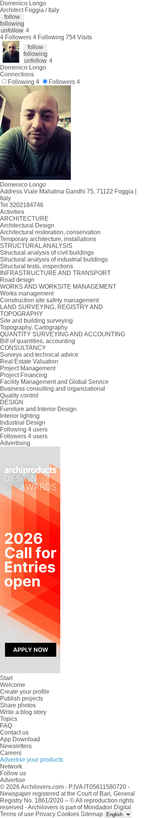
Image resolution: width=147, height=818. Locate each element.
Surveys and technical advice (39, 354)
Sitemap (92, 814)
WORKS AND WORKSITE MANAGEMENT (58, 286)
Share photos (18, 705)
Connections (17, 74)
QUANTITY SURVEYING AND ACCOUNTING (62, 334)
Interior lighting (20, 416)
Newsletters (16, 746)
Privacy (45, 814)
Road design (17, 280)
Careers (10, 753)
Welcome (12, 685)
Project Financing (23, 375)
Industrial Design (22, 422)
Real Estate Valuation (29, 361)
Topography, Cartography (33, 327)
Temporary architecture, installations (48, 239)
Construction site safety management (49, 300)
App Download (20, 739)
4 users (37, 429)
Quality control (19, 395)
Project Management (27, 368)
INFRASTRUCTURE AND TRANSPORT (55, 273)
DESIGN (11, 402)
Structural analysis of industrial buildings (54, 259)
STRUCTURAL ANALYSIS (36, 246)
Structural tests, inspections (36, 266)
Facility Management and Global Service (54, 382)
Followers (64, 82)
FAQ (6, 725)
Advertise (12, 780)
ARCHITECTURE (24, 218)
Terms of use (17, 814)
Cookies (68, 814)
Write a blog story (23, 712)
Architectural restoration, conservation (50, 232)
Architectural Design (27, 225)
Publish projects (21, 698)
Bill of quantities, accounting (37, 341)
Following (23, 82)
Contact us (14, 732)
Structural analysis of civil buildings (47, 252)
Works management (27, 293)
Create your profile (24, 691)
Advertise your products (31, 759)
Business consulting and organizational (52, 388)
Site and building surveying (36, 320)
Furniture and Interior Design (38, 409)
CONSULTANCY (23, 348)
